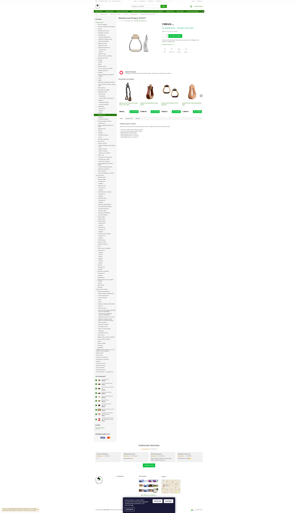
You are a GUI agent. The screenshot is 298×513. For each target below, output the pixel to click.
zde (132, 505)
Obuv (99, 246)
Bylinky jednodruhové (104, 47)
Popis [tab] (121, 118)
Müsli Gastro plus (99, 427)
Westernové (101, 94)
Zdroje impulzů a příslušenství (106, 293)
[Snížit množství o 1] (167, 37)
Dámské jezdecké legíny (105, 206)
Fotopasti (100, 345)
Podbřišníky (101, 106)
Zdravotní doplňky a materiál (106, 173)
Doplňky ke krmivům (103, 31)
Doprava (158, 1)
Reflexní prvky (102, 129)
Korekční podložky (104, 104)
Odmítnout (157, 501)
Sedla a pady (101, 88)
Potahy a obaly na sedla (104, 121)
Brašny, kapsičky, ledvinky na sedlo (105, 126)
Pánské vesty (101, 227)
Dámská (100, 252)
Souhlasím (168, 501)
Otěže (99, 78)
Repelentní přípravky (103, 169)
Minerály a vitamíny (103, 33)
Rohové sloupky (102, 297)
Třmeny (100, 113)
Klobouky (100, 287)
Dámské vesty (102, 185)
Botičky (100, 131)
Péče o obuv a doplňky (104, 248)
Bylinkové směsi (102, 45)
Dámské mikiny (102, 198)
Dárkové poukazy (100, 365)
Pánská (100, 254)
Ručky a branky (102, 308)
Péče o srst (101, 155)
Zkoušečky (101, 331)
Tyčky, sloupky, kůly (103, 295)
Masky (99, 64)
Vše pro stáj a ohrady (102, 289)
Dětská (100, 256)
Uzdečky (100, 72)
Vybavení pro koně (103, 58)
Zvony (100, 137)
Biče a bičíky (101, 285)
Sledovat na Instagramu (149, 495)
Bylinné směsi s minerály (105, 56)
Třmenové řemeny (103, 119)
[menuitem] (99, 11)
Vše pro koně (99, 22)
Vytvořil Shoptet (198, 510)
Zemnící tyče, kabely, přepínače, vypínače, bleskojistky (107, 310)
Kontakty (150, 1)
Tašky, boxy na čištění (104, 153)
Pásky (99, 300)
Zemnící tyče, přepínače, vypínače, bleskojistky (105, 314)
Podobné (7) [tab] (129, 118)
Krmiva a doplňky (102, 24)
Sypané (101, 51)
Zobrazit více (149, 465)
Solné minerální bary (104, 37)
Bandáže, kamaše (103, 135)
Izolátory (100, 306)
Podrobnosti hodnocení (140, 21)
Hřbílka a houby (102, 149)
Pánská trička (101, 219)
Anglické (100, 100)
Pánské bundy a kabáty (104, 233)
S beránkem (102, 96)
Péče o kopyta (102, 171)
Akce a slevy (99, 355)
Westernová (101, 250)
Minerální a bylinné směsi (105, 39)
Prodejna (142, 1)
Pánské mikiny (102, 221)
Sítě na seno (101, 335)
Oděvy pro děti (102, 242)
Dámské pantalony (103, 208)
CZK (193, 1)
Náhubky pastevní (103, 70)
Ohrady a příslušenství (104, 291)
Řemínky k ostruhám (103, 271)
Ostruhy (100, 265)
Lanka (99, 302)
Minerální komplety (103, 41)
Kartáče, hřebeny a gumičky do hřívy (106, 146)
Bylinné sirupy (102, 54)
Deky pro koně (102, 66)
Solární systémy (102, 322)
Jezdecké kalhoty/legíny (104, 204)
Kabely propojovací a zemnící (106, 317)
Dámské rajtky (102, 211)
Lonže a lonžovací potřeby (105, 68)
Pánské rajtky (101, 240)
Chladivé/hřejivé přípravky (105, 167)
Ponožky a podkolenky (104, 213)
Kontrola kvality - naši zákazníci (104, 372)
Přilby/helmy (101, 277)
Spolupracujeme (100, 370)
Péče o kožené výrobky (104, 339)
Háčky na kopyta (102, 151)
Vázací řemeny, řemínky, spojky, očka (106, 85)
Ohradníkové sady (103, 333)
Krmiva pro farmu (101, 363)
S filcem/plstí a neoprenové (106, 98)
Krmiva (100, 29)
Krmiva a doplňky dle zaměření (106, 26)
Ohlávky (100, 60)
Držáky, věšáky (102, 343)
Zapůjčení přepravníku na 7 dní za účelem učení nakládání (105, 350)
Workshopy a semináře (102, 359)
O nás (135, 1)
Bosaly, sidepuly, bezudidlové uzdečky (106, 75)
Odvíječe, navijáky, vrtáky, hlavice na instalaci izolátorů (106, 319)
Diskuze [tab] (138, 118)
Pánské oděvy (101, 217)
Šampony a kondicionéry (105, 157)
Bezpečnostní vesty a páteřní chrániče (106, 280)
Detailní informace (167, 44)
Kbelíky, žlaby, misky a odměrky (106, 337)
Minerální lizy (101, 35)
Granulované (102, 49)
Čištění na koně (102, 143)
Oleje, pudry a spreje (104, 161)
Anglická (100, 259)
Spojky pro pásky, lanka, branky (106, 304)
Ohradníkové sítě (102, 326)
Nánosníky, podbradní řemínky (106, 82)
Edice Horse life (100, 367)
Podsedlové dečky (104, 102)
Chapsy (100, 283)
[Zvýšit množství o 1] (167, 35)
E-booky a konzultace (102, 357)
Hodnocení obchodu (149, 445)
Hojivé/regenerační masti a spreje (105, 164)
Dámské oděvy (102, 177)
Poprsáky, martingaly (103, 90)
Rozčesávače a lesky (104, 159)
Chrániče (100, 133)
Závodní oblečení (102, 215)
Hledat (164, 6)
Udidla (99, 80)
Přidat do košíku (176, 36)
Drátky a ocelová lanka (104, 329)
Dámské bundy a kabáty (104, 192)
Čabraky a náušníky (103, 139)
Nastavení (129, 509)
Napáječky (100, 347)
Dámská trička (102, 179)
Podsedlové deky (102, 92)
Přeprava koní (100, 353)
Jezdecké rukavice (103, 244)
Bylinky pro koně (102, 43)
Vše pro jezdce (100, 175)
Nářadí (99, 341)
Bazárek (98, 361)
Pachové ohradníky (103, 324)
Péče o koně (101, 141)
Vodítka (100, 62)
